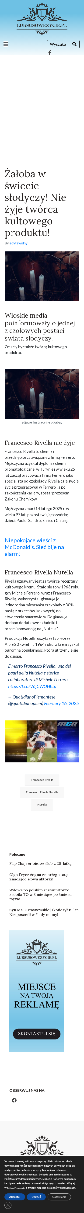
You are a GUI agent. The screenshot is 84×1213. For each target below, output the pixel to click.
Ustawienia (59, 1197)
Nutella (42, 804)
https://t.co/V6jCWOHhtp (32, 686)
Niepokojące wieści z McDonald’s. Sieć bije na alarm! (34, 547)
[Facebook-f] (49, 52)
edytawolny (19, 243)
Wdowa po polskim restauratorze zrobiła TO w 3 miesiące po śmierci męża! (40, 894)
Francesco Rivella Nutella (42, 792)
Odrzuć (36, 1197)
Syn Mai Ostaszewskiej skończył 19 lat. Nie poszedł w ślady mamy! (44, 912)
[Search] (74, 44)
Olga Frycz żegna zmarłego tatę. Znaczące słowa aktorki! (39, 876)
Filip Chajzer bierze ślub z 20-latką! (40, 863)
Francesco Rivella (42, 780)
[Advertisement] (42, 99)
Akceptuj (14, 1197)
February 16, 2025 (61, 703)
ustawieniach (67, 1188)
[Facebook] (14, 1100)
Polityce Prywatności (16, 1188)
